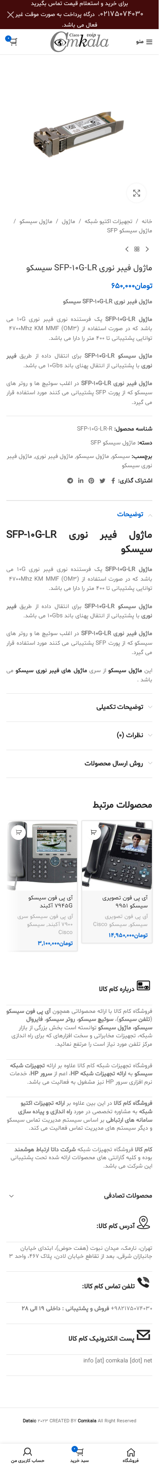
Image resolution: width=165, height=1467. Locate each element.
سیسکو (121, 456)
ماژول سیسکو (35, 222)
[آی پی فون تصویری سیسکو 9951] (117, 856)
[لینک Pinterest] (91, 481)
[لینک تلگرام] (70, 481)
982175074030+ (131, 1309)
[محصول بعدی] (127, 250)
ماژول (68, 222)
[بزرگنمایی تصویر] (136, 192)
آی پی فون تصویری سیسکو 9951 (125, 902)
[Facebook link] (113, 481)
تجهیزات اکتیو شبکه (108, 222)
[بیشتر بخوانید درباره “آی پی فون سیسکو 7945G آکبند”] (18, 832)
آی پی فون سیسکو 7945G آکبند (50, 902)
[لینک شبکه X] (102, 481)
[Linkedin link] (81, 481)
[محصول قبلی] (147, 250)
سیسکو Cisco (110, 925)
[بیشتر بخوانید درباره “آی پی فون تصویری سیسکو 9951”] (93, 832)
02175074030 (121, 14)
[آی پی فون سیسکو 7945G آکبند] (42, 856)
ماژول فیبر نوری (54, 456)
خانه (147, 222)
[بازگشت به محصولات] (137, 250)
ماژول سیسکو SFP (129, 231)
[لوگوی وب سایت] (79, 42)
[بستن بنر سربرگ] (10, 14)
